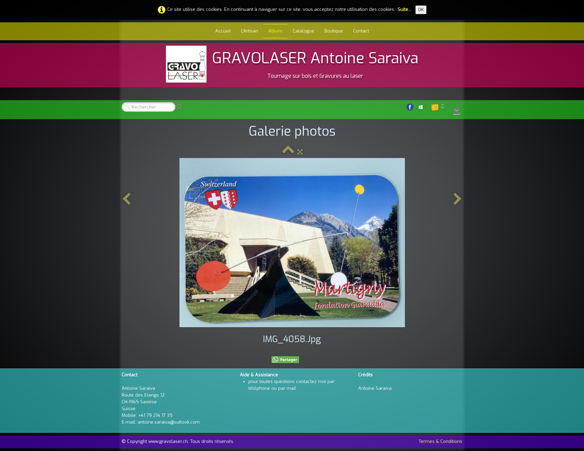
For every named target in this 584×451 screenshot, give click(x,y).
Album (275, 31)
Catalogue (303, 31)
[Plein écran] (299, 152)
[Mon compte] (456, 111)
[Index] (288, 152)
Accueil (223, 31)
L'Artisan (249, 31)
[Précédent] (126, 199)
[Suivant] (457, 199)
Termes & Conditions (440, 441)
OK (421, 10)
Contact (361, 31)
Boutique (333, 31)
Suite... (404, 9)
